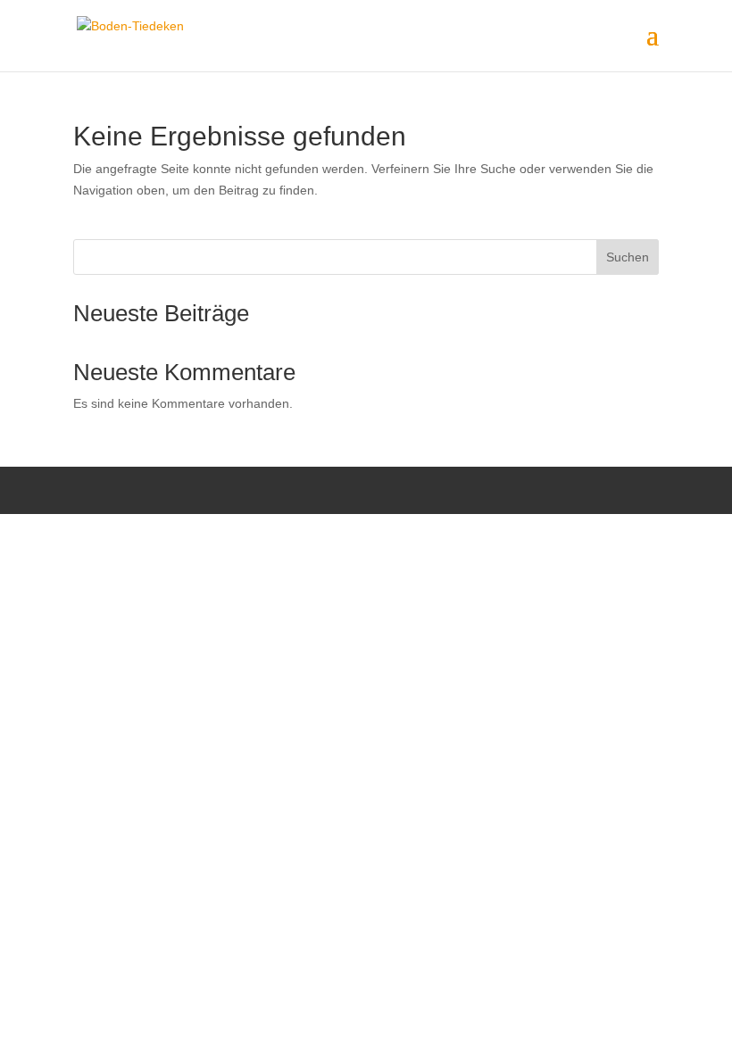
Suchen (627, 257)
